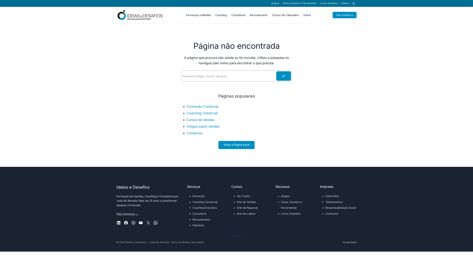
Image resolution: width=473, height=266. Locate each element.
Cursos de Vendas (200, 120)
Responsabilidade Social (340, 207)
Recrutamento (201, 219)
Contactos (195, 133)
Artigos (275, 3)
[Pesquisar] (354, 3)
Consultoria (200, 213)
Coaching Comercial (202, 113)
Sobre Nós (332, 196)
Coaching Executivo (205, 207)
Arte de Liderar (246, 213)
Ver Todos (243, 196)
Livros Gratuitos (329, 3)
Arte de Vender (246, 202)
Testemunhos (334, 202)
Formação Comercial (202, 106)
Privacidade (350, 242)
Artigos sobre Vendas (203, 126)
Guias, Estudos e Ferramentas (300, 3)
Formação (199, 196)
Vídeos (345, 3)
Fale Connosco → (127, 213)
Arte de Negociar (247, 207)
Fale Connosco (344, 15)
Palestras (198, 225)
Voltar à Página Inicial (236, 144)
